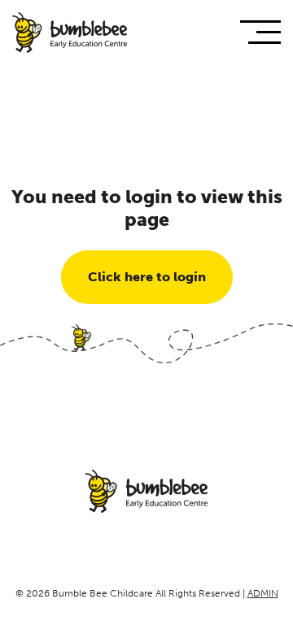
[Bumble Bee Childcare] (69, 34)
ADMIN (262, 593)
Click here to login (147, 276)
